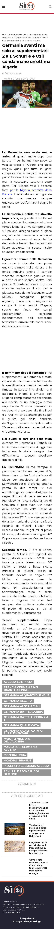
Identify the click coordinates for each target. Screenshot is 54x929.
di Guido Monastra (11, 73)
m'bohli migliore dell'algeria (17, 740)
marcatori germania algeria (21, 748)
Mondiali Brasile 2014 (17, 34)
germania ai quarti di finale (26, 695)
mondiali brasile (17, 760)
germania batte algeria (23, 711)
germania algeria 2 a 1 (22, 706)
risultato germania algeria (26, 766)
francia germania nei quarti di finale (21, 689)
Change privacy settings (27, 921)
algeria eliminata (18, 682)
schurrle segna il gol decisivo (22, 773)
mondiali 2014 (15, 755)
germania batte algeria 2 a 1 (26, 719)
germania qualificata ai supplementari (23, 732)
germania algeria (18, 701)
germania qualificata (21, 725)
